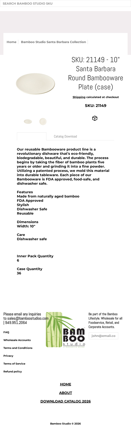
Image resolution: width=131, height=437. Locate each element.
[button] (92, 345)
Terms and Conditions (17, 348)
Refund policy (12, 371)
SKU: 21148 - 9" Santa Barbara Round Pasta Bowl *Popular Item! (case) (35, 291)
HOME (65, 384)
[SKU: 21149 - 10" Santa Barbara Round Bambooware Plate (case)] (28, 121)
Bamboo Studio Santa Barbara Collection (53, 42)
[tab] (31, 136)
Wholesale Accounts (17, 340)
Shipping (79, 97)
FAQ (6, 332)
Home (11, 42)
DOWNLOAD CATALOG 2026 (65, 401)
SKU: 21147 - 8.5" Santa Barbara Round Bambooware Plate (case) (97, 291)
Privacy (8, 355)
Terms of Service (14, 363)
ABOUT (65, 393)
